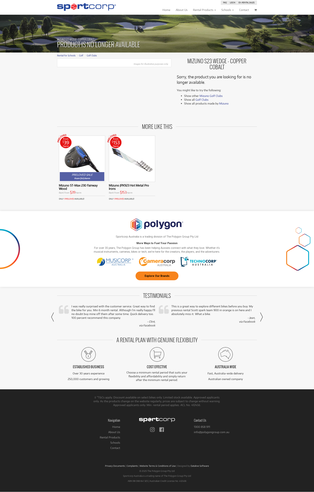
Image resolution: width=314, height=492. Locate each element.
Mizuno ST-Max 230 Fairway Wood (78, 186)
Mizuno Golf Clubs (211, 96)
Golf (81, 55)
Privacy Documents (115, 465)
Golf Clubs (92, 55)
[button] (52, 317)
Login (232, 2)
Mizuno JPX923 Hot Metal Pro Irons (129, 186)
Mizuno (224, 103)
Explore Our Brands (157, 276)
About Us (114, 432)
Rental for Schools (66, 55)
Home (116, 427)
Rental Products (110, 437)
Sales (247, 2)
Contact (115, 448)
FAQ (225, 2)
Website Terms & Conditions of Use (158, 465)
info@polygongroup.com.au (211, 432)
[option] (82, 168)
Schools (115, 442)
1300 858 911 (202, 427)
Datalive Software (200, 465)
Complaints (132, 465)
